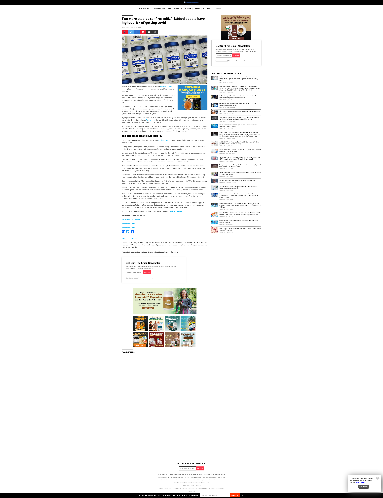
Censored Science (161, 242)
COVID (185, 242)
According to (150, 120)
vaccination (190, 245)
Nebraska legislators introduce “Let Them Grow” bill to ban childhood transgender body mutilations (238, 97)
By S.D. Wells (230, 92)
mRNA (131, 245)
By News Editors (231, 121)
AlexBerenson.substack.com (132, 219)
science (161, 245)
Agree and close (363, 486)
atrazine (188, 8)
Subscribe (235, 495)
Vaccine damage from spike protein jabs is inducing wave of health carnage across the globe (238, 187)
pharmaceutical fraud (142, 245)
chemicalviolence (144, 8)
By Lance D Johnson (231, 182)
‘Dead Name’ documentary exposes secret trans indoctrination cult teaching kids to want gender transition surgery (239, 118)
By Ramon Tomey (231, 107)
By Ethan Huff (230, 82)
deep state (192, 242)
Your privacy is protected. (132, 277)
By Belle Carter (230, 113)
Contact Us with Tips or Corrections (191, 485)
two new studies (166, 87)
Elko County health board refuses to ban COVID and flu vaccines (239, 111)
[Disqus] (164, 380)
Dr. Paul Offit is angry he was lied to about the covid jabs (237, 180)
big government (139, 242)
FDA (198, 242)
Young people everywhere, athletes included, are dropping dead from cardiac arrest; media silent (240, 166)
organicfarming (159, 8)
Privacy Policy (191, 491)
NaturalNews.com (128, 223)
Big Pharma (150, 242)
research (154, 245)
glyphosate (178, 8)
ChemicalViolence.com (176, 211)
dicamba (197, 8)
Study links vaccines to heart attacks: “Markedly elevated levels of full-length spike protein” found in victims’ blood (239, 158)
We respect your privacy (181, 477)
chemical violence (175, 242)
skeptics (182, 245)
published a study (164, 140)
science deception (171, 245)
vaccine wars (126, 247)
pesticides (206, 8)
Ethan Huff (137, 28)
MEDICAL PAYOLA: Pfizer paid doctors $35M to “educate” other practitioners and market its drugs (239, 143)
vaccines (135, 247)
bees (169, 8)
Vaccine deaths (200, 245)
